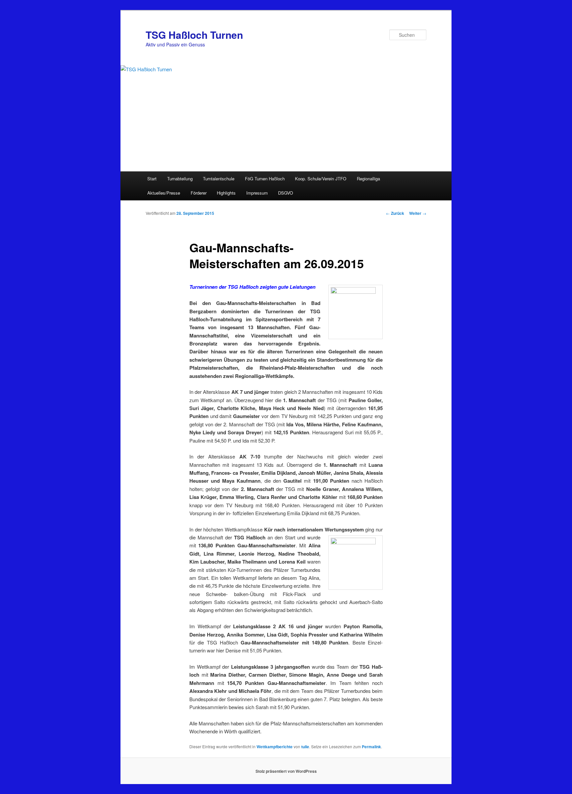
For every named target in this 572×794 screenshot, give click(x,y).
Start (152, 178)
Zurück (395, 213)
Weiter (417, 213)
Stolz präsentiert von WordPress (286, 771)
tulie (305, 747)
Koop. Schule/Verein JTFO (320, 178)
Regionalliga (368, 178)
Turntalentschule (218, 178)
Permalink (371, 747)
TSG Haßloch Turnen (194, 35)
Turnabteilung (180, 178)
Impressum (257, 193)
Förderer (199, 193)
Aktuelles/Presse (163, 193)
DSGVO (285, 193)
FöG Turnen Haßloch (265, 178)
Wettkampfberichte (275, 747)
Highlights (226, 193)
